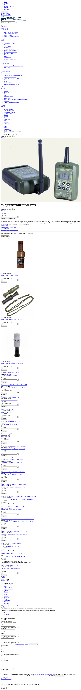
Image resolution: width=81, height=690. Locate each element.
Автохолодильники (9, 110)
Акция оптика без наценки (11, 32)
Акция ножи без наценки (10, 33)
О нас (5, 2)
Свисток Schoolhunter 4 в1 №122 (9, 375)
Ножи (5, 56)
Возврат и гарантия (9, 6)
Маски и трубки (8, 82)
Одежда (6, 122)
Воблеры (6, 92)
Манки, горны (8, 130)
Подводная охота (8, 589)
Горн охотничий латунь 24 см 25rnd (10, 424)
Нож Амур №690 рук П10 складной (10, 568)
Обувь (5, 120)
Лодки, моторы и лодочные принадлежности (16, 99)
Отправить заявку (33, 644)
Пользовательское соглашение (12, 613)
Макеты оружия (8, 46)
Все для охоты (7, 57)
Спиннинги (7, 95)
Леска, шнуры (7, 98)
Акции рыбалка (8, 587)
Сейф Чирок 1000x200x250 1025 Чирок (11, 462)
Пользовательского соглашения (45, 674)
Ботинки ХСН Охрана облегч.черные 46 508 (13, 487)
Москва (3, 679)
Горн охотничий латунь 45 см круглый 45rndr (13, 449)
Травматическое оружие (10, 43)
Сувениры (6, 123)
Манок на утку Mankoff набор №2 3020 (11, 319)
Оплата (6, 3)
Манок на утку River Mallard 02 (9, 400)
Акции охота (7, 584)
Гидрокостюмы (8, 80)
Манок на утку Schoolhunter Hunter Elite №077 (13, 387)
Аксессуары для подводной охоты (13, 75)
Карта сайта (7, 614)
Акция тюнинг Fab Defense (11, 36)
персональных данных (22, 644)
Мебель (6, 116)
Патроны (6, 54)
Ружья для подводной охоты (11, 78)
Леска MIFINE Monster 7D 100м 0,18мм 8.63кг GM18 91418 (17, 522)
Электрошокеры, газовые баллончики (14, 44)
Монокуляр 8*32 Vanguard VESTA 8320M (12, 509)
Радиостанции (8, 119)
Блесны (6, 91)
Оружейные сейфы (9, 49)
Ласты (5, 81)
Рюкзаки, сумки (8, 113)
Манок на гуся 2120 (6, 412)
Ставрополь (8, 679)
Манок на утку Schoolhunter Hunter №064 (12, 363)
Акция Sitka (7, 67)
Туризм (6, 592)
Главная (6, 126)
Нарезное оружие (8, 53)
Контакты (6, 9)
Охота (5, 127)
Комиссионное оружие (10, 59)
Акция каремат (8, 68)
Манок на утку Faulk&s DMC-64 (9, 275)
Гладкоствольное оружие (10, 52)
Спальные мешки (8, 117)
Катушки (6, 94)
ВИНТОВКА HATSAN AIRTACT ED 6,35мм (13, 556)
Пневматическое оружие (10, 50)
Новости (6, 7)
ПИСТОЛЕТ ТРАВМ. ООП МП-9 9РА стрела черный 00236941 (18, 499)
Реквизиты (7, 600)
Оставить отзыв (59, 676)
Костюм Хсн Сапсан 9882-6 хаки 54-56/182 (12, 474)
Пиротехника (7, 47)
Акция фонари (8, 35)
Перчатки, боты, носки (10, 77)
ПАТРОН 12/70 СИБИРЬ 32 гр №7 (10, 546)
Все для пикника (8, 109)
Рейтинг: (3, 137)
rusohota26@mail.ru (6, 13)
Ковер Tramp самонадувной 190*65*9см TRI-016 (14, 534)
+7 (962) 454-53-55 (6, 15)
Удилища (6, 101)
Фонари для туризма (9, 112)
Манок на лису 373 (6, 436)
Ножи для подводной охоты (11, 84)
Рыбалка (6, 590)
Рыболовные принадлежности (12, 102)
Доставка (6, 4)
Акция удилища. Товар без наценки (13, 66)
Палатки (6, 115)
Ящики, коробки (8, 96)
